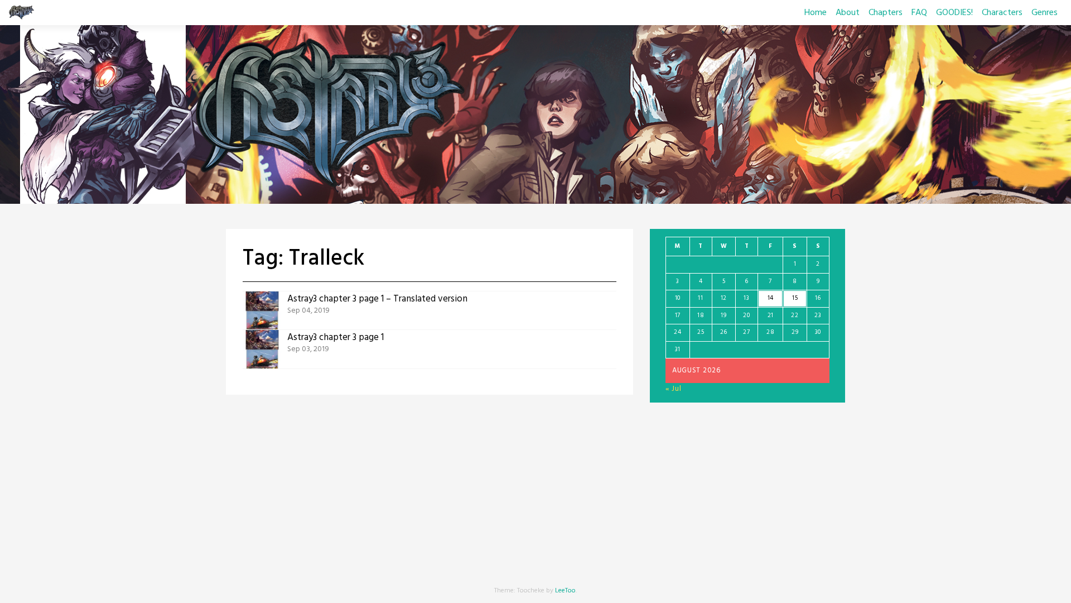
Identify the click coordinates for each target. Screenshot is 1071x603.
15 (795, 298)
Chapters (886, 13)
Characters (1002, 13)
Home (815, 13)
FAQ (919, 13)
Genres (1044, 13)
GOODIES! (954, 13)
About (848, 13)
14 (771, 298)
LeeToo (565, 590)
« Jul (673, 388)
